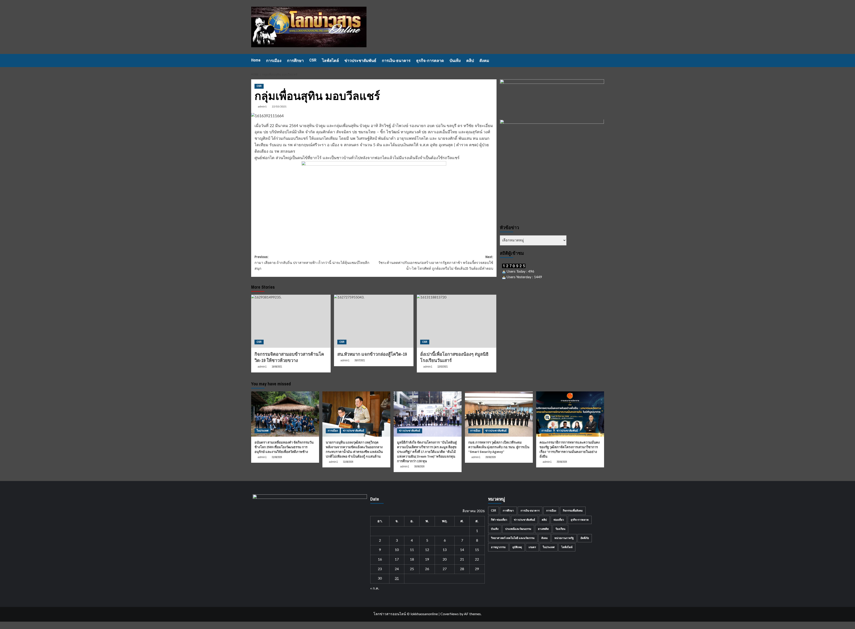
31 (397, 578)
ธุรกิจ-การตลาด (430, 60)
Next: (435, 262)
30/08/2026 (419, 466)
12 (427, 550)
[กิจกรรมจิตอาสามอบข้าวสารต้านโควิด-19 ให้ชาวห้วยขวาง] (291, 321)
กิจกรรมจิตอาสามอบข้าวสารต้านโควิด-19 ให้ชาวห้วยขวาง (289, 357)
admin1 (262, 106)
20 (445, 559)
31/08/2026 (277, 457)
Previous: (311, 262)
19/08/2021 (277, 366)
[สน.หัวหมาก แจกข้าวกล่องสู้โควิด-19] (373, 321)
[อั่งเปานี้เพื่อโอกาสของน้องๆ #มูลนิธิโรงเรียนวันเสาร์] (456, 321)
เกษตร (532, 547)
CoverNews (449, 614)
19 (427, 559)
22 (477, 559)
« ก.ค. (374, 588)
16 (380, 559)
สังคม (484, 60)
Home (256, 60)
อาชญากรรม (498, 547)
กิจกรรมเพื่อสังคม (573, 510)
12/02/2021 (442, 366)
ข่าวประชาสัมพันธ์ (360, 60)
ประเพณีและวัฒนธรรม (518, 529)
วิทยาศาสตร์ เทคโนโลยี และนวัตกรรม (513, 538)
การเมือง (273, 60)
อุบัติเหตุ (517, 547)
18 (412, 559)
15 (477, 550)
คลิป (470, 60)
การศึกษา (295, 60)
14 (462, 550)
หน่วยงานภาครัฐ (564, 538)
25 (412, 569)
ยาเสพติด (543, 529)
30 (380, 578)
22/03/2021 (279, 106)
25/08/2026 (562, 462)
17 (397, 559)
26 (427, 569)
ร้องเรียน (560, 529)
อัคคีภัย (584, 538)
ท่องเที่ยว (559, 519)
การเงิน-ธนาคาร (396, 60)
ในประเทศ (262, 430)
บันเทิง (455, 60)
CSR (312, 60)
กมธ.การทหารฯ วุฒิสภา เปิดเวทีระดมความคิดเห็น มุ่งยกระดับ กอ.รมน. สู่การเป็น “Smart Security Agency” (498, 447)
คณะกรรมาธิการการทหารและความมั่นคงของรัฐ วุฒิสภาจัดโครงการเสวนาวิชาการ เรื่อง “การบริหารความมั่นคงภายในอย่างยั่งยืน (569, 449)
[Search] (601, 60)
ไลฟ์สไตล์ (330, 60)
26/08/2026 (490, 457)
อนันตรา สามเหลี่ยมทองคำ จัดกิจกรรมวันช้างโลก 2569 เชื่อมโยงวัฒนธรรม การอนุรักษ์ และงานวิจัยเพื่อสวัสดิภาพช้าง (284, 447)
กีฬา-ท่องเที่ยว (499, 519)
